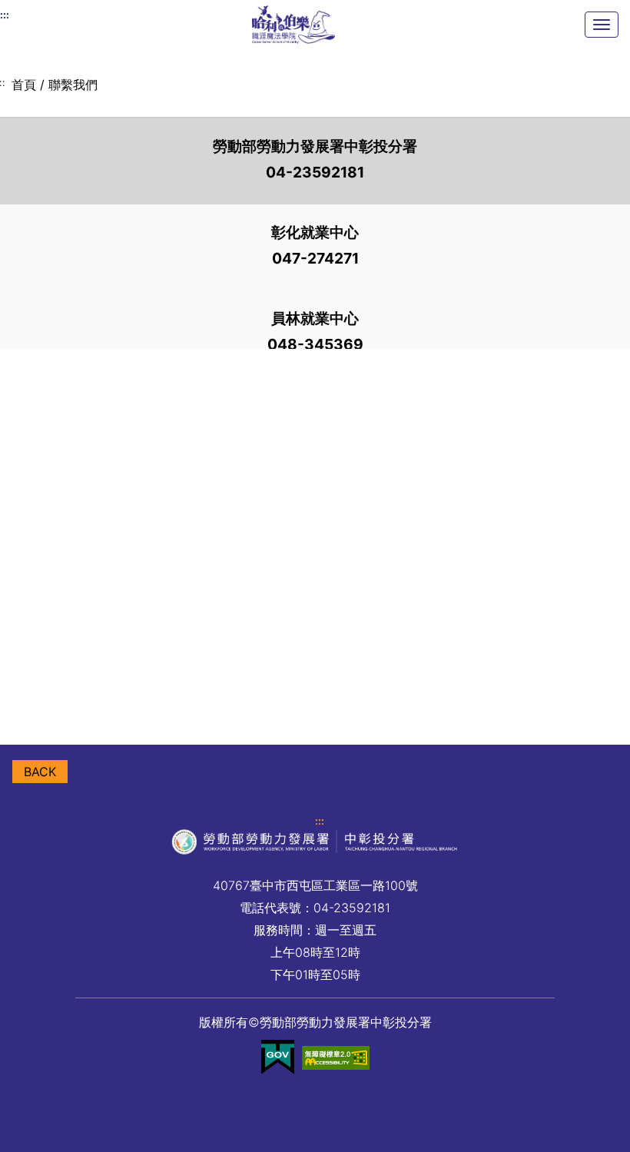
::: (319, 821)
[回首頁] (293, 24)
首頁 (24, 84)
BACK (40, 771)
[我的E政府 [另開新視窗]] (277, 1057)
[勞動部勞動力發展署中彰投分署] (315, 541)
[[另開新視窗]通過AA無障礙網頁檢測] (336, 1057)
